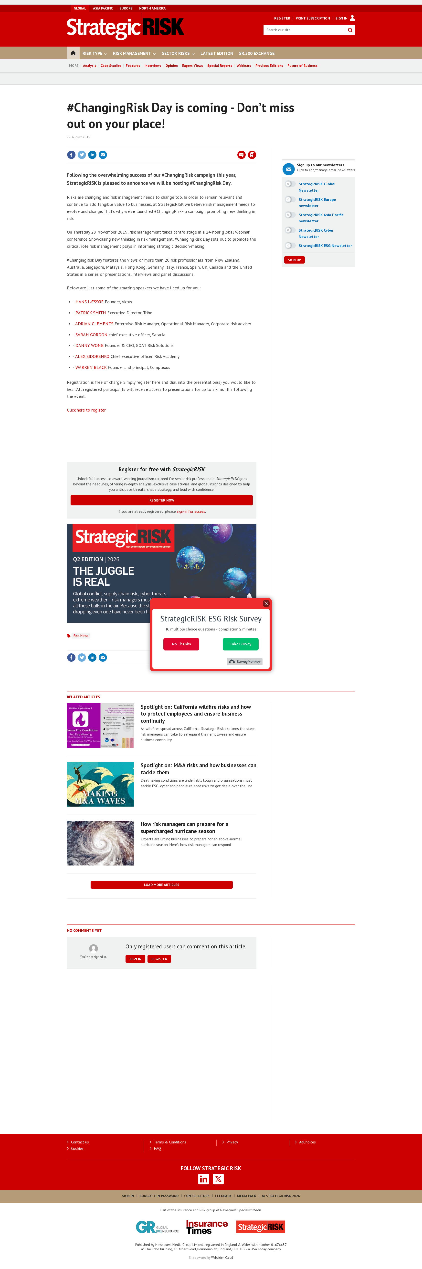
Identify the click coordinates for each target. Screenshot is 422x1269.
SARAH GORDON (91, 334)
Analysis (89, 65)
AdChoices (307, 1142)
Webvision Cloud (222, 1257)
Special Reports (219, 65)
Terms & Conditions (170, 1142)
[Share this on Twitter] (81, 154)
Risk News (81, 635)
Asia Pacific (103, 8)
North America (152, 8)
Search (350, 30)
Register (282, 18)
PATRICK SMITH (90, 312)
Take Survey (241, 644)
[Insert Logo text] (125, 38)
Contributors (197, 1196)
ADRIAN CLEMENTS (94, 323)
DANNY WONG (89, 345)
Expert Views (192, 65)
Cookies (77, 1148)
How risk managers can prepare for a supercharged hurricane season (184, 827)
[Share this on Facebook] (71, 154)
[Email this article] (102, 154)
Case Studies (111, 65)
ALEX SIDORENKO (92, 356)
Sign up (294, 260)
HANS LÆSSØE (89, 302)
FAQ (157, 1148)
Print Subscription (313, 18)
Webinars (244, 65)
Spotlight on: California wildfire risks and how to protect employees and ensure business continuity (196, 713)
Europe (126, 8)
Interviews (153, 65)
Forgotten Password (159, 1196)
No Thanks (181, 644)
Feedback (223, 1196)
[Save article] (252, 154)
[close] (256, 145)
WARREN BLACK (90, 367)
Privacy (232, 1142)
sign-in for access (191, 511)
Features (133, 65)
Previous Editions (269, 65)
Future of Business (302, 65)
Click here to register (86, 410)
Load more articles (161, 885)
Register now (161, 500)
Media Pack (246, 1196)
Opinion (172, 65)
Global (80, 8)
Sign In (342, 18)
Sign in (195, 145)
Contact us (80, 1142)
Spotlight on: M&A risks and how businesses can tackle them (198, 769)
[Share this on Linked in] (92, 154)
